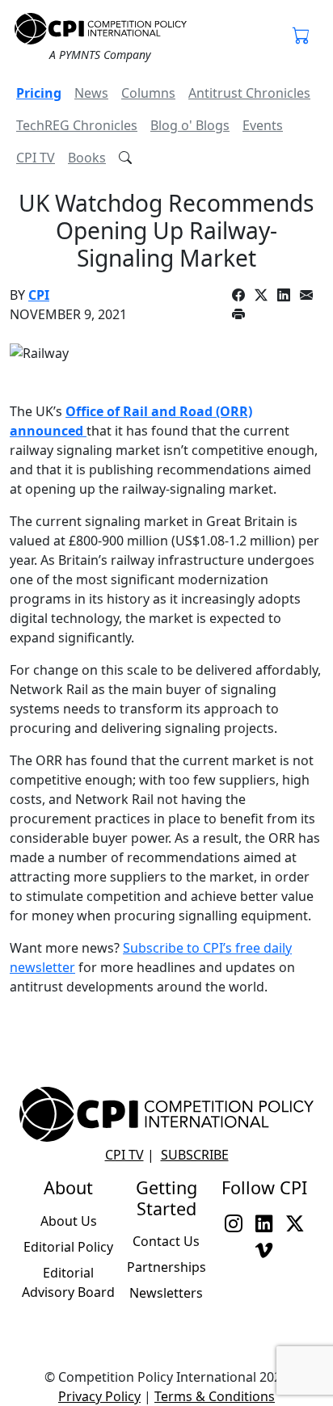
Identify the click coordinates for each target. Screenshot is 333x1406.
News (91, 93)
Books (87, 157)
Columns (148, 93)
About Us (68, 1221)
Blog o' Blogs (190, 125)
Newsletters (166, 1293)
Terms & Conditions (214, 1396)
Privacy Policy (99, 1396)
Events (262, 125)
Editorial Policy (68, 1247)
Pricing (38, 93)
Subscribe (195, 1155)
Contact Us (166, 1241)
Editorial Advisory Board (68, 1282)
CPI (38, 295)
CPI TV (35, 157)
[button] (301, 37)
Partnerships (166, 1267)
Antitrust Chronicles (249, 93)
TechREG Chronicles (76, 125)
